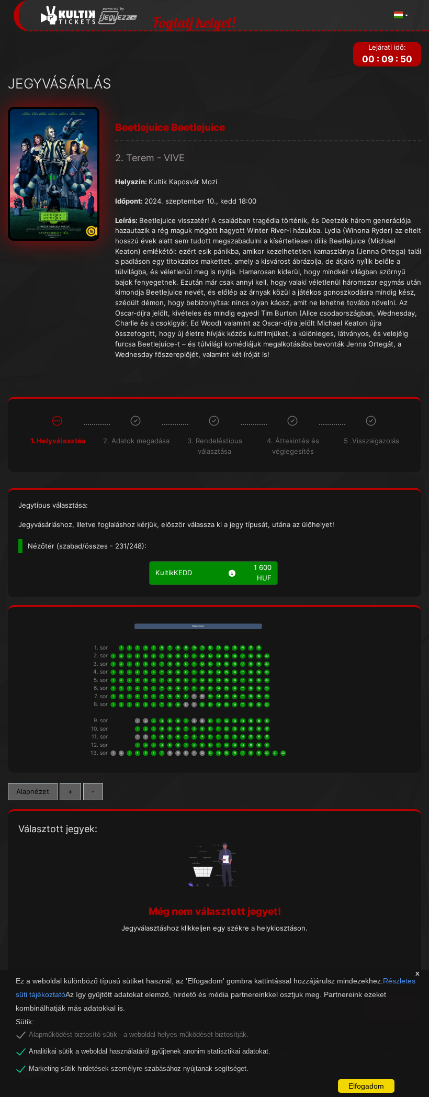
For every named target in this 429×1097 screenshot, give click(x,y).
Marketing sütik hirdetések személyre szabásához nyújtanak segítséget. (139, 1068)
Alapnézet (32, 791)
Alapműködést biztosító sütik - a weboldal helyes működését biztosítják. (139, 1034)
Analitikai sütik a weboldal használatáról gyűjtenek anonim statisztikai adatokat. (149, 1051)
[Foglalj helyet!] (89, 15)
